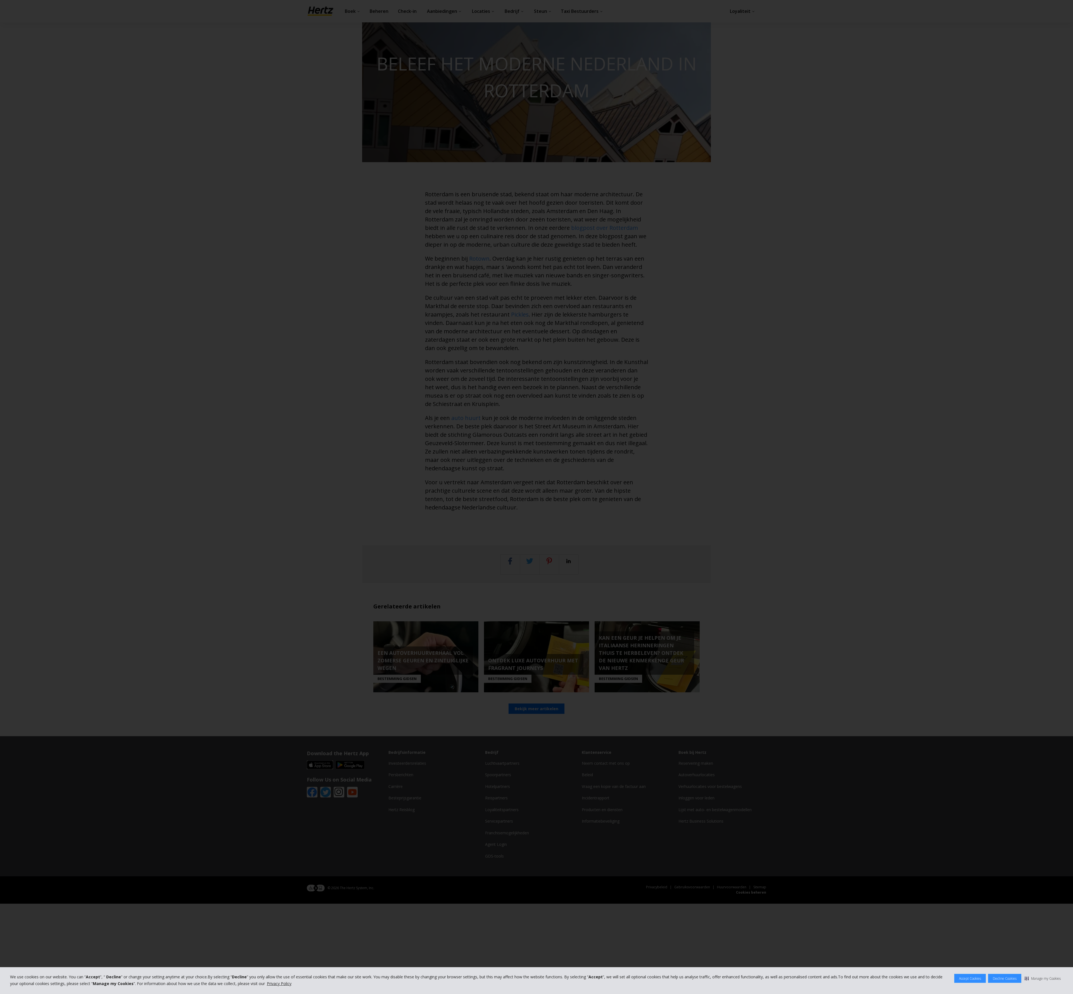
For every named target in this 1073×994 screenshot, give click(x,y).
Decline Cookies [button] (1005, 978)
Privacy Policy (279, 983)
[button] (1043, 978)
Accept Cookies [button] (970, 978)
